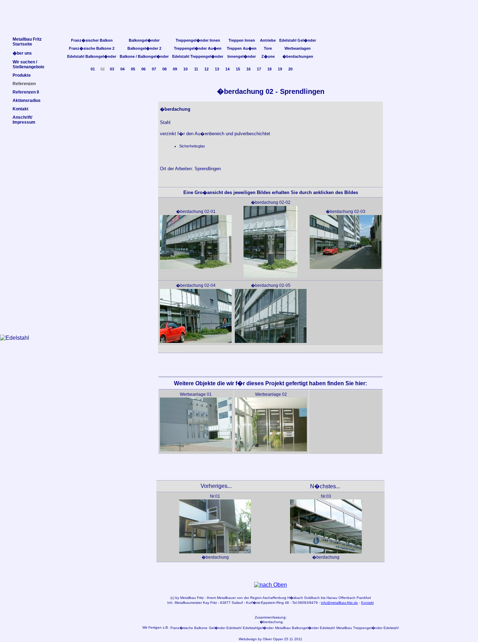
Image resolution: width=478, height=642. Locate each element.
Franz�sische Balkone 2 (91, 48)
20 (290, 69)
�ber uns (22, 53)
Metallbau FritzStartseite (27, 42)
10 (185, 69)
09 (175, 69)
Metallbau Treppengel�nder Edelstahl (367, 628)
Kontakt (367, 603)
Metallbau (188, 598)
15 (238, 69)
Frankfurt (364, 598)
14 (227, 69)
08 (164, 69)
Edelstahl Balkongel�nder (91, 56)
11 (196, 69)
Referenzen (24, 83)
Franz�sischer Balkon (92, 40)
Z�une (268, 56)
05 (133, 69)
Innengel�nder (241, 56)
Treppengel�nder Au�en (198, 48)
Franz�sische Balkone (189, 628)
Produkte (22, 75)
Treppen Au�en (241, 48)
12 (206, 69)
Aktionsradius (27, 100)
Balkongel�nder (144, 40)
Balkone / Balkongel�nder (144, 56)
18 (269, 69)
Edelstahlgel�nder (258, 628)
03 (112, 69)
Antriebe (268, 40)
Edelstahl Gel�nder (297, 40)
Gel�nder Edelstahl (225, 628)
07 (154, 69)
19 (280, 69)
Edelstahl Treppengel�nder (197, 56)
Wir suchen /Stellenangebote (29, 64)
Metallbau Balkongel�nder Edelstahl (305, 628)
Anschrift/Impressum (24, 120)
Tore (268, 48)
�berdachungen (297, 56)
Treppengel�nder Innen (198, 40)
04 (122, 69)
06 (143, 69)
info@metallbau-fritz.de (339, 603)
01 (93, 69)
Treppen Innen (242, 40)
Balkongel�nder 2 (144, 48)
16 (248, 69)
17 (259, 69)
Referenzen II (26, 92)
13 (217, 69)
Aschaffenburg (274, 598)
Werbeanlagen (297, 48)
